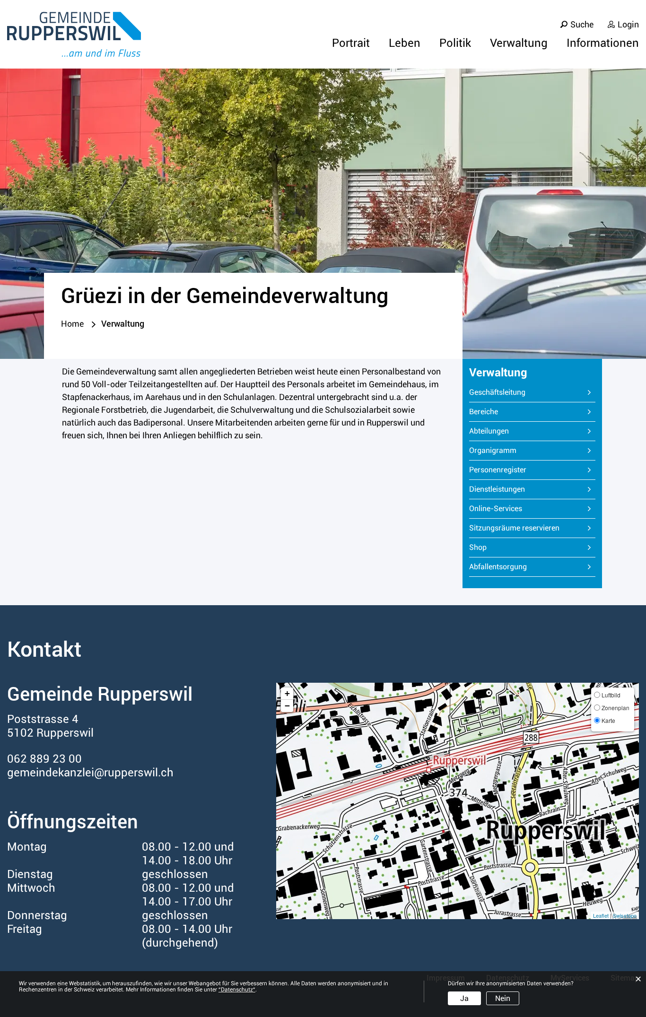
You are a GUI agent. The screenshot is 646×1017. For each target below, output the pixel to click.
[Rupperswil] (74, 34)
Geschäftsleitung (497, 392)
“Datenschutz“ (236, 989)
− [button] (287, 706)
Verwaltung (519, 43)
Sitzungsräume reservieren (514, 527)
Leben (404, 43)
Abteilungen (489, 430)
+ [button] (287, 693)
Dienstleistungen (497, 489)
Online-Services (495, 508)
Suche (582, 24)
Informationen (603, 43)
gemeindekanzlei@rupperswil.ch (90, 772)
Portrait (351, 43)
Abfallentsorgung (498, 566)
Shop (478, 547)
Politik (455, 43)
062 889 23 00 (44, 758)
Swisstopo (625, 915)
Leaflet (601, 915)
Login (628, 24)
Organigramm (492, 450)
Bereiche (483, 411)
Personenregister (497, 469)
